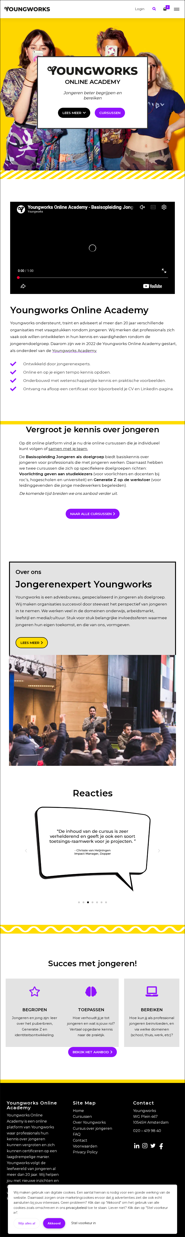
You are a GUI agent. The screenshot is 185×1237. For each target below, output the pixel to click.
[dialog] (92, 618)
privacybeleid (76, 1208)
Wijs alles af (26, 1223)
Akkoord (54, 1223)
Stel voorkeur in (83, 1223)
